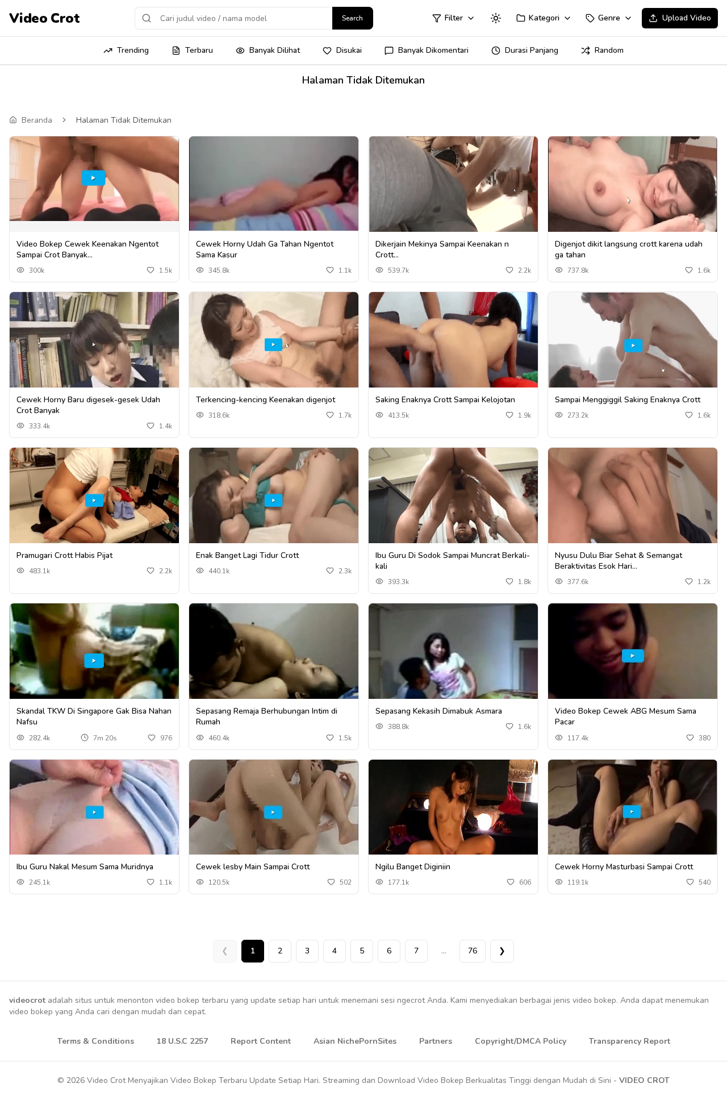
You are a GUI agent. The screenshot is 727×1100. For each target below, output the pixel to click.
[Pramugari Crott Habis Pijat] (94, 501)
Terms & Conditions (95, 1041)
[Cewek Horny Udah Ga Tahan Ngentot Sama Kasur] (273, 183)
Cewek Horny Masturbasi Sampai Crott (624, 866)
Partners (435, 1041)
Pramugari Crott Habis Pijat (64, 555)
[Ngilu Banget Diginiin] (453, 812)
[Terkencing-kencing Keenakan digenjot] (273, 345)
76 (472, 950)
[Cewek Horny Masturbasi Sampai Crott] (632, 812)
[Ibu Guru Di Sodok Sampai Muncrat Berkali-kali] (453, 500)
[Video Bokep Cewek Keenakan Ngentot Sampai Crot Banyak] (94, 178)
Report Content (261, 1041)
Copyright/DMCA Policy (520, 1041)
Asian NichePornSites (355, 1041)
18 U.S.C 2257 (182, 1041)
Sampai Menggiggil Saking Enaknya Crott (627, 399)
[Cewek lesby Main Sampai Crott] (273, 812)
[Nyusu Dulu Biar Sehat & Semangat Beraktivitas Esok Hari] (632, 501)
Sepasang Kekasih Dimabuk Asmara (438, 711)
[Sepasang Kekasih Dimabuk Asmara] (453, 655)
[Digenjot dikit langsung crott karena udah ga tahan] (632, 189)
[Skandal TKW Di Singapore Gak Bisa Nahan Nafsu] (94, 656)
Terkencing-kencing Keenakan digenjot (265, 399)
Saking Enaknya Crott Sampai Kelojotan (445, 399)
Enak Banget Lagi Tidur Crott (247, 555)
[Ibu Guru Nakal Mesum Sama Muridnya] (94, 813)
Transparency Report (629, 1041)
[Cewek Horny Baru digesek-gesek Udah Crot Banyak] (94, 345)
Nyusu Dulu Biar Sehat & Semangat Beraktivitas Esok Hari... (618, 561)
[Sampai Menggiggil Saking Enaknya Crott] (632, 345)
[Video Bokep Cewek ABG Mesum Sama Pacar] (632, 656)
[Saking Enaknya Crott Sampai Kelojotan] (453, 344)
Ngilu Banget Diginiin (412, 866)
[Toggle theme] (495, 18)
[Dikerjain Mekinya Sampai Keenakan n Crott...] (453, 189)
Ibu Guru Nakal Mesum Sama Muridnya (84, 866)
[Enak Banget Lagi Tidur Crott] (273, 501)
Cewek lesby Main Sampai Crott (253, 866)
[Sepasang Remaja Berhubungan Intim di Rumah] (273, 656)
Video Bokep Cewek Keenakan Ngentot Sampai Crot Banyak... (87, 249)
